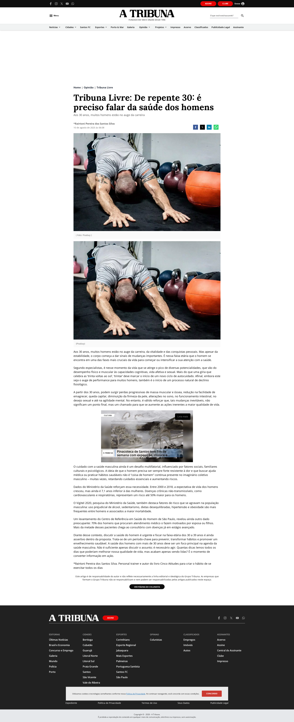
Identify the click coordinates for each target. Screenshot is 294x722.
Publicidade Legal (219, 702)
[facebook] (195, 127)
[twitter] (202, 127)
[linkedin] (209, 127)
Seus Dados (184, 702)
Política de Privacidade (135, 693)
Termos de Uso (149, 702)
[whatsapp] (216, 127)
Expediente (71, 702)
